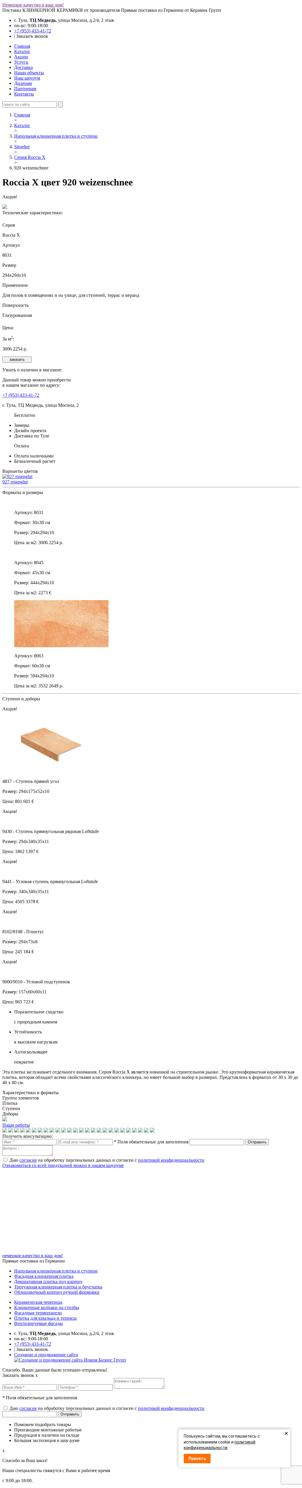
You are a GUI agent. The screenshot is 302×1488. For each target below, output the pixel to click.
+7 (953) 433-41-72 (32, 30)
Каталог (22, 51)
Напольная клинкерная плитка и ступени (56, 136)
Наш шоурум (27, 77)
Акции (21, 56)
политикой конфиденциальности (171, 1160)
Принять (197, 1458)
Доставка (23, 67)
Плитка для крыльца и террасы (45, 1318)
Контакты (24, 93)
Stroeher (22, 146)
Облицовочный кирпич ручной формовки (56, 1292)
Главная (22, 46)
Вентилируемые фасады (38, 1323)
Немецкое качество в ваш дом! (33, 4)
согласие (28, 1160)
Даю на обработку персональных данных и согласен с (106, 1160)
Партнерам (25, 88)
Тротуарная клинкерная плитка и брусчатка (58, 1286)
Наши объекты (29, 72)
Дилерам (23, 83)
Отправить (257, 1142)
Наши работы (16, 1124)
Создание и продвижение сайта (46, 1354)
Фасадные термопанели (38, 1312)
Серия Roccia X (29, 157)
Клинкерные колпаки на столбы (46, 1307)
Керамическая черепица (38, 1302)
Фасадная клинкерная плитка (43, 1276)
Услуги (21, 62)
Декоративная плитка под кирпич (48, 1281)
